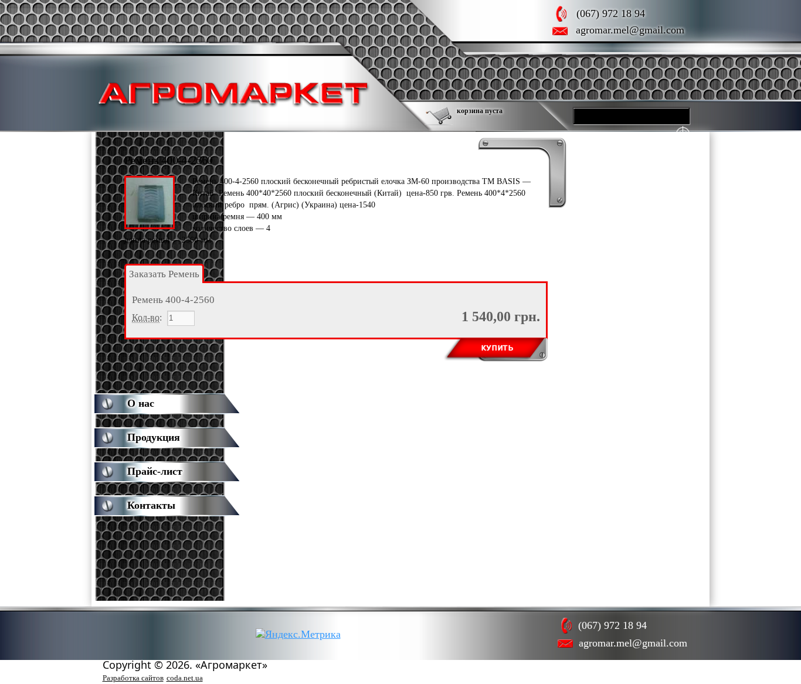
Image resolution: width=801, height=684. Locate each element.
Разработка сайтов (133, 677)
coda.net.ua (185, 677)
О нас (140, 403)
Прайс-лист (154, 471)
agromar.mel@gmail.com (630, 30)
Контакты (151, 505)
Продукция (153, 437)
